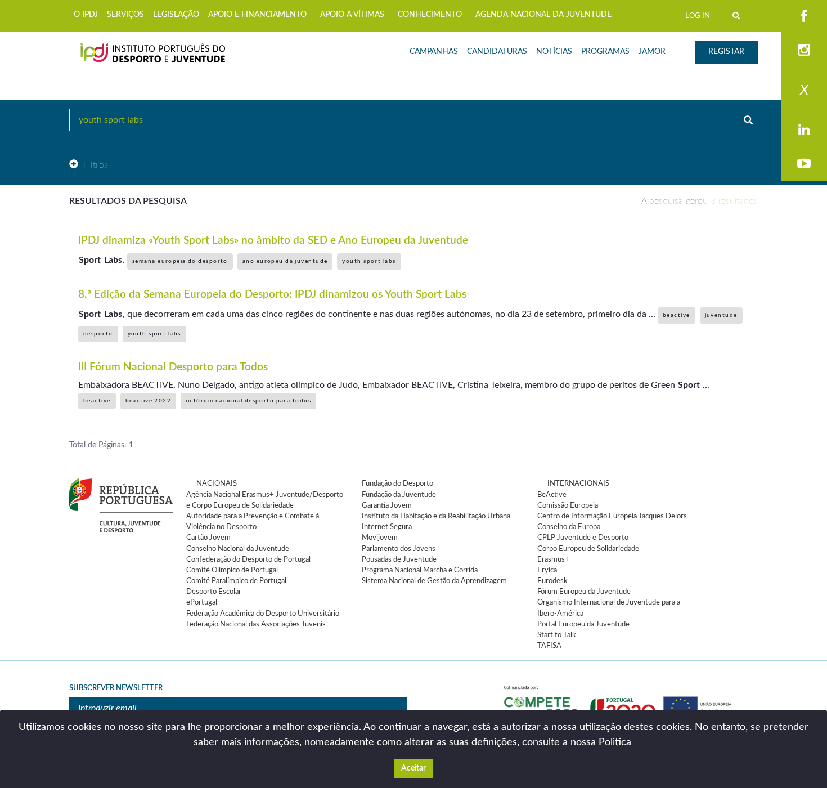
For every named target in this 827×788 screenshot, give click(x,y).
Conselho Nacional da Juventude (237, 548)
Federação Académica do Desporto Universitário (262, 613)
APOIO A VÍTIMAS (352, 15)
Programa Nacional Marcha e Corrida (420, 570)
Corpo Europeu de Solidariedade (588, 548)
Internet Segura (387, 526)
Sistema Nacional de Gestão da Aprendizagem (434, 580)
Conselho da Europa (568, 526)
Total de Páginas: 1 (101, 445)
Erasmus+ (553, 559)
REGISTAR (726, 52)
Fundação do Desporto (397, 483)
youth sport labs (368, 261)
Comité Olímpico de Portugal (232, 570)
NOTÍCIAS (554, 52)
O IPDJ (86, 15)
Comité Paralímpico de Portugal (236, 580)
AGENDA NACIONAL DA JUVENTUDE (543, 15)
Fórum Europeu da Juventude (584, 591)
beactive (676, 315)
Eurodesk (552, 580)
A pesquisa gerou (699, 200)
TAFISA (549, 645)
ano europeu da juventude (285, 261)
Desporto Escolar (213, 591)
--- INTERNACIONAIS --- (578, 483)
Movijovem (380, 537)
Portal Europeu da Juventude (583, 624)
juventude (721, 315)
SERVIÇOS (125, 15)
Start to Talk (556, 635)
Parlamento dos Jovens (398, 548)
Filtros (96, 164)
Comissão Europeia (567, 505)
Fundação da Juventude (399, 494)
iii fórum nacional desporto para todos (248, 401)
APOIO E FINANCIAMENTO (257, 15)
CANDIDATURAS (497, 52)
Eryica (547, 570)
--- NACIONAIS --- (216, 483)
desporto (98, 334)
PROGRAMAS (605, 52)
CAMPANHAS (434, 52)
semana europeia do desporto (180, 261)
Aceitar (413, 768)
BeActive (552, 494)
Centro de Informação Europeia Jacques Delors (612, 516)
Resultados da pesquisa (128, 200)
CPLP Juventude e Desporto (582, 537)
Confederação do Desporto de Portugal (248, 559)
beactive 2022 (148, 401)
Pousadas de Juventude (399, 559)
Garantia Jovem (387, 505)
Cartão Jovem (208, 537)
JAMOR (652, 52)
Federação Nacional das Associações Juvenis (256, 624)
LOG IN (697, 15)
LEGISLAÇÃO (176, 15)
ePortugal (201, 602)
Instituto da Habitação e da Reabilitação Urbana (436, 516)
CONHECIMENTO (430, 15)
